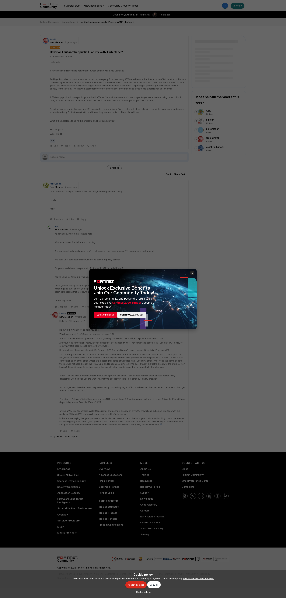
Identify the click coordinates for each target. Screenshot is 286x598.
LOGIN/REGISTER (105, 315)
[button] (143, 592)
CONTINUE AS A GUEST (131, 315)
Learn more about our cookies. (198, 578)
